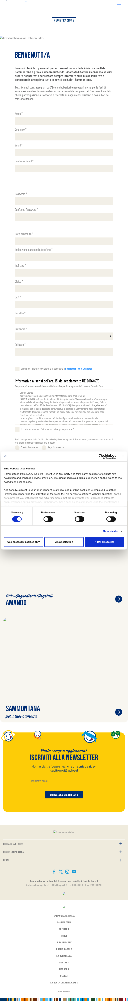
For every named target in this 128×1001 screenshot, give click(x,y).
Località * (20, 313)
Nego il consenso (56, 447)
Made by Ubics (64, 991)
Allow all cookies (104, 542)
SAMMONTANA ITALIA (64, 915)
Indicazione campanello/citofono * (33, 250)
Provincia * (21, 329)
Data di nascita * (24, 234)
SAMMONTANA (64, 922)
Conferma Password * (26, 209)
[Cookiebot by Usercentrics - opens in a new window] (101, 456)
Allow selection (64, 542)
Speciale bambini (118, 712)
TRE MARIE (64, 929)
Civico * (19, 281)
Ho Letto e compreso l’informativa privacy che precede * (47, 429)
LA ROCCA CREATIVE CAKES (64, 982)
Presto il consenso (29, 447)
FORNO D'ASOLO (64, 949)
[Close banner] (123, 456)
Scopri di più (118, 599)
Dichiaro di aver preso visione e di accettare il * (57, 368)
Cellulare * (20, 345)
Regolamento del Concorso (78, 368)
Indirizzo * (20, 265)
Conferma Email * (24, 161)
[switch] (48, 519)
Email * (18, 145)
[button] (119, 6)
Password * (21, 194)
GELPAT (64, 975)
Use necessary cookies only (23, 542)
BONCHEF (64, 962)
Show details (110, 531)
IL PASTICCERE (64, 942)
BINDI (64, 935)
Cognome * (20, 129)
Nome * (19, 113)
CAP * (18, 297)
